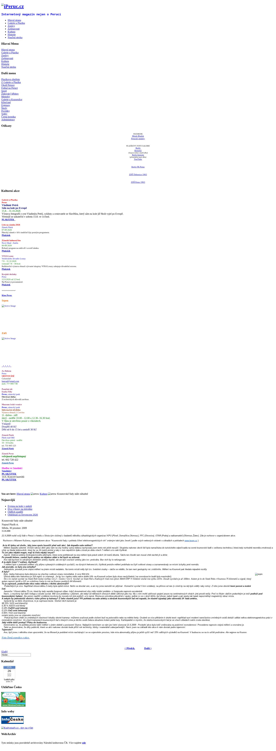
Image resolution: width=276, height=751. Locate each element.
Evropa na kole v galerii (20, 506)
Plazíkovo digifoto (10, 79)
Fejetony (5, 105)
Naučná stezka (8, 67)
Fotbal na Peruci (9, 88)
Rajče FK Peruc (138, 167)
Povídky (5, 111)
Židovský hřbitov (10, 93)
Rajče (138, 148)
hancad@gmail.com (10, 381)
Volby (4, 114)
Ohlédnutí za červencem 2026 (23, 514)
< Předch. (129, 648)
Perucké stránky (138, 138)
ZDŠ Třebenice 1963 (138, 174)
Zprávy (5, 55)
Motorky (5, 96)
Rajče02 (138, 150)
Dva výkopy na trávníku (20, 509)
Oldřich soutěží (15, 512)
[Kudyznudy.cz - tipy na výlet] (17, 727)
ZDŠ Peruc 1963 (138, 182)
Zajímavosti (7, 58)
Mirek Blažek (138, 136)
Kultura (5, 61)
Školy (4, 108)
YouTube (138, 159)
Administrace (8, 119)
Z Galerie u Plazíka (11, 82)
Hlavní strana (8, 49)
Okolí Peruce (8, 85)
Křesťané (6, 102)
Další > (148, 648)
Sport (4, 91)
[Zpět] (4, 651)
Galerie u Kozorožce (11, 99)
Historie (5, 64)
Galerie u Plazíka (10, 52)
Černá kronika (8, 116)
